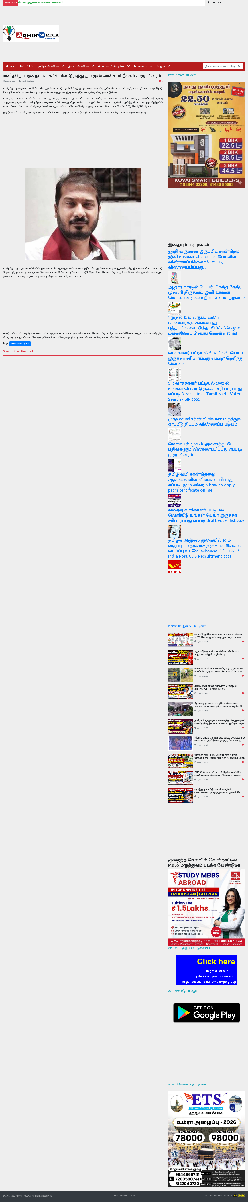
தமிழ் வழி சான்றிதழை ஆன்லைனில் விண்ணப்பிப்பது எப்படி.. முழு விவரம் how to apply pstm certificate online (201, 482)
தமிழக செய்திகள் (48, 66)
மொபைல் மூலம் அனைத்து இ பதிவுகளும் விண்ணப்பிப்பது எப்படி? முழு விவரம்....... (205, 449)
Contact (123, 1195)
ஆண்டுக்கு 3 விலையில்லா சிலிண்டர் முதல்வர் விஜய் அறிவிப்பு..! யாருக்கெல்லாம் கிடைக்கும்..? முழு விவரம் (219, 654)
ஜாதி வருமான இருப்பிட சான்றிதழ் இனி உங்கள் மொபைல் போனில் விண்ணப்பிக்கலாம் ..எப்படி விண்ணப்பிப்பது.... (203, 259)
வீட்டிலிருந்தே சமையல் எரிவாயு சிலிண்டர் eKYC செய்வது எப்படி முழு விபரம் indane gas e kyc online (219, 637)
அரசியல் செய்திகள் (20, 343)
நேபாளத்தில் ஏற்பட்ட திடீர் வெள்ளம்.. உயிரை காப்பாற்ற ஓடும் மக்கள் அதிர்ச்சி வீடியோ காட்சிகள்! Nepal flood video (218, 706)
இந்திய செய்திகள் (78, 66)
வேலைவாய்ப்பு (142, 66)
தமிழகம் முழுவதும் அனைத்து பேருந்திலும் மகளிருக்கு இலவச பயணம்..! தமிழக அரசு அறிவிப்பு (219, 723)
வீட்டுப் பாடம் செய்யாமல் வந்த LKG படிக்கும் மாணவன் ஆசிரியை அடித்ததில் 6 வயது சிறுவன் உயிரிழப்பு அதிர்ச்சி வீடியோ (219, 741)
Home (11, 66)
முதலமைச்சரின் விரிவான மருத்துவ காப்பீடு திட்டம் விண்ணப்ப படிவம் (205, 421)
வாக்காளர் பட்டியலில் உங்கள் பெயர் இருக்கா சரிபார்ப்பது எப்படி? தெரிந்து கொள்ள (205, 358)
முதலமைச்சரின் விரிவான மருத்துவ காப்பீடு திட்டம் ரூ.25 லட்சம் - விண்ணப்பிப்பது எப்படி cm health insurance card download (215, 690)
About (115, 1195)
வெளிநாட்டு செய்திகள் (111, 66)
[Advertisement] (155, 33)
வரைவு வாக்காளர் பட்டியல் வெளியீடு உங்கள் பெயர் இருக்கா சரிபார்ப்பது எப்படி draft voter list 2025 (206, 515)
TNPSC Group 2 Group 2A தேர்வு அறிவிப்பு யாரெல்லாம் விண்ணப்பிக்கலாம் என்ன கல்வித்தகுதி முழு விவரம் (218, 775)
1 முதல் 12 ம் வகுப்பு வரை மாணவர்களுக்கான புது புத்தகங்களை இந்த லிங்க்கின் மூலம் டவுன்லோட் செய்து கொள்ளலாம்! (206, 325)
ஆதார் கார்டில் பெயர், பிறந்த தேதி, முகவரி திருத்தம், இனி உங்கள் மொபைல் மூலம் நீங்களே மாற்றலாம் (206, 292)
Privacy (132, 1195)
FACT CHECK (26, 66)
